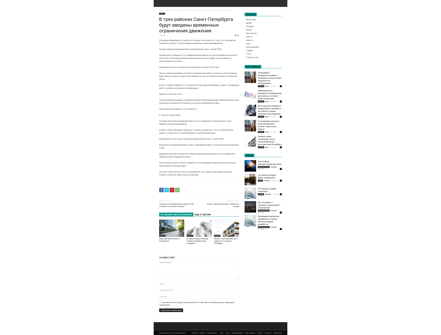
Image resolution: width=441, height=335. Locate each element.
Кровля (249, 30)
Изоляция (250, 26)
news (267, 86)
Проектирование (252, 47)
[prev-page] (160, 247)
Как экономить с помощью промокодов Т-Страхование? (269, 205)
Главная (194, 333)
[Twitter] (166, 190)
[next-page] (164, 247)
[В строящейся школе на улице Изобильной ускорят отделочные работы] (250, 125)
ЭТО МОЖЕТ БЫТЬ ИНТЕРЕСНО (176, 214)
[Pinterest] (172, 190)
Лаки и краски (251, 33)
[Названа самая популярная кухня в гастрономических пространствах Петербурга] (250, 141)
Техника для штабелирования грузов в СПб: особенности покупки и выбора (176, 205)
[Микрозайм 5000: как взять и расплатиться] (171, 228)
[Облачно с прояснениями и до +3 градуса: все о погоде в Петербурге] (226, 228)
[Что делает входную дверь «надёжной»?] (250, 179)
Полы (248, 43)
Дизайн (249, 23)
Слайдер (249, 50)
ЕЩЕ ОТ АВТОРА (203, 214)
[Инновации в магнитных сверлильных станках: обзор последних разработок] (250, 220)
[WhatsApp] (177, 190)
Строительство (252, 57)
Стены (248, 54)
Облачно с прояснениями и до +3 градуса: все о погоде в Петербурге (226, 241)
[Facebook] (161, 190)
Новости (169, 10)
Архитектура (251, 19)
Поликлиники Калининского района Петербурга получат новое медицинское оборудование (269, 78)
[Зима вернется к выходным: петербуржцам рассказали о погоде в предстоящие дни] (250, 95)
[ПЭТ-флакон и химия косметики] (250, 193)
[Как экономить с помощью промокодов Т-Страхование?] (250, 207)
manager (274, 167)
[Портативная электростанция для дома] (250, 166)
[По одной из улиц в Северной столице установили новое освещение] (199, 228)
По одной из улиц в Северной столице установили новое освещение (197, 241)
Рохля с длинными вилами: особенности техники (223, 205)
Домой (161, 10)
